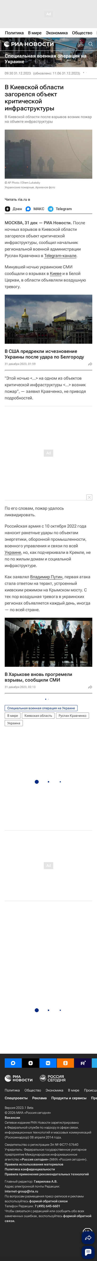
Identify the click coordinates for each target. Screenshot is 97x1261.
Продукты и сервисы (68, 1098)
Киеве (55, 273)
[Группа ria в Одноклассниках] (65, 1063)
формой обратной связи (48, 1201)
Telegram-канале (60, 255)
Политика (12, 1090)
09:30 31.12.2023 (18, 73)
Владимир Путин (46, 576)
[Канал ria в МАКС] (13, 1063)
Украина (13, 723)
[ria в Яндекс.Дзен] (30, 1063)
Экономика (54, 1090)
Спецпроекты (16, 1098)
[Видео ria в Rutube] (82, 1063)
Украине (13, 552)
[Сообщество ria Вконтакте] (48, 1063)
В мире (12, 715)
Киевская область (38, 715)
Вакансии (12, 1117)
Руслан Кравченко (72, 715)
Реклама (39, 1098)
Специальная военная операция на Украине (41, 708)
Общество (32, 1090)
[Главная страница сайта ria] (28, 44)
